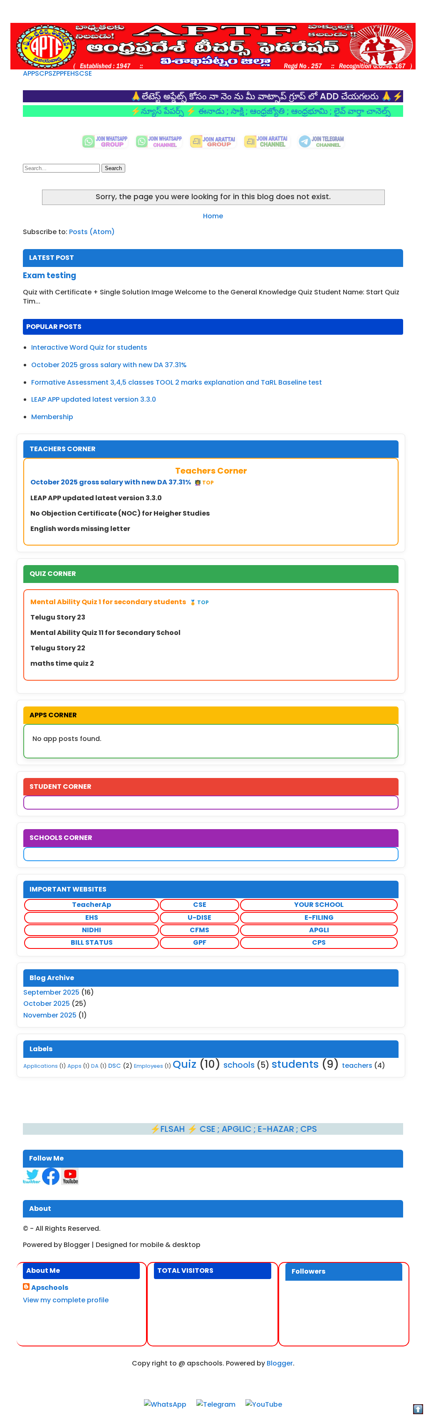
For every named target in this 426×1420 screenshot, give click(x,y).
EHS (73, 73)
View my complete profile (66, 1300)
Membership (52, 417)
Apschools (49, 1287)
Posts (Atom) (92, 232)
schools (239, 1065)
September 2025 (51, 992)
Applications (40, 1065)
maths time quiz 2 (62, 663)
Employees (148, 1065)
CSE (85, 73)
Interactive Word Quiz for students (89, 347)
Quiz (184, 1064)
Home (213, 216)
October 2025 (46, 1003)
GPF (199, 942)
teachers (357, 1065)
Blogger (280, 1363)
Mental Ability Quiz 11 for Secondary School (105, 632)
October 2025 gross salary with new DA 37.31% (109, 365)
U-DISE (199, 917)
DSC (114, 1066)
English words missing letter (80, 528)
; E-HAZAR (245, 1129)
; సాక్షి (206, 111)
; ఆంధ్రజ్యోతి (237, 111)
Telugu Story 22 (57, 648)
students (295, 1064)
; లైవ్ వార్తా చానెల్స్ (330, 111)
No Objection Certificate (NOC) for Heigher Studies (120, 513)
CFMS (199, 930)
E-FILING (319, 917)
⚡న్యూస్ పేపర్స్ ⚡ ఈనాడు (149, 111)
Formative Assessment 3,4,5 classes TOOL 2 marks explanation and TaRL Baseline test (176, 382)
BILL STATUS (92, 942)
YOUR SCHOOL (319, 904)
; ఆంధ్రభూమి (279, 111)
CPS (45, 73)
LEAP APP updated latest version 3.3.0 (93, 399)
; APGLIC (206, 1129)
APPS (31, 73)
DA (95, 1065)
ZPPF (59, 73)
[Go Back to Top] (418, 1410)
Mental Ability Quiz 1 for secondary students (119, 602)
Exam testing (49, 275)
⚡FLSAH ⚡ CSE (154, 1129)
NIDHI (91, 930)
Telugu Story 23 (57, 617)
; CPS (277, 1129)
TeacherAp (91, 904)
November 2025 (50, 1015)
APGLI (319, 930)
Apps (74, 1065)
